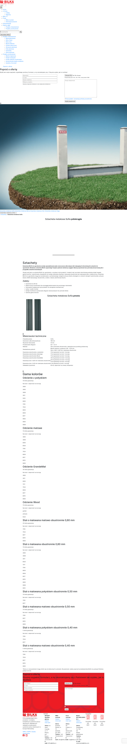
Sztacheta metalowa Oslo (37, 211)
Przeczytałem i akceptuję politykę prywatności (79, 99)
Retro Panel (9, 40)
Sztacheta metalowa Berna (22, 211)
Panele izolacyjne (11, 57)
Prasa (4, 18)
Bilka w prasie (10, 20)
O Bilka (8, 13)
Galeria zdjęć (6, 25)
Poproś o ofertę (7, 66)
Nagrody (8, 14)
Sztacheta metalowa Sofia (7, 211)
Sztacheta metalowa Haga (52, 211)
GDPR (28, 731)
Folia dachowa (10, 49)
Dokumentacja (7, 23)
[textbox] (3, 5)
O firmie (5, 11)
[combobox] (3, 5)
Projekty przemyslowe (12, 28)
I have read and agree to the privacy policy (78, 706)
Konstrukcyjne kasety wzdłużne (14, 61)
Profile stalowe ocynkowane (14, 59)
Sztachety (8, 50)
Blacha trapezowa (11, 56)
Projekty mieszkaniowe (12, 27)
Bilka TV (5, 16)
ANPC (24, 731)
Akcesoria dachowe (11, 47)
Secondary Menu (5, 34)
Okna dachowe (10, 52)
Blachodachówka (10, 38)
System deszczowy (11, 45)
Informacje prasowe (11, 21)
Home (4, 9)
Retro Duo (9, 42)
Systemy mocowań (11, 63)
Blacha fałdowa (10, 43)
